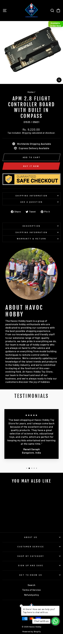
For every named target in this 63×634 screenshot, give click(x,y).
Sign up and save (31, 565)
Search (31, 585)
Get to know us (30, 575)
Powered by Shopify (31, 631)
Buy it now (31, 166)
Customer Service (30, 546)
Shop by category (30, 556)
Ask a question (31, 202)
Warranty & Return (31, 238)
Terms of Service (31, 590)
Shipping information (31, 195)
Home (31, 92)
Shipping (26, 133)
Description (32, 226)
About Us (31, 537)
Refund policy (31, 594)
